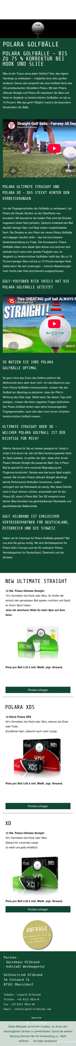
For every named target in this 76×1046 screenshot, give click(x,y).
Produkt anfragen (38, 690)
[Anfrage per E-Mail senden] (38, 935)
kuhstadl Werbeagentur (25, 966)
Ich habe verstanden (45, 1041)
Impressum (36, 1017)
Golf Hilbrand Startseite (61, 5)
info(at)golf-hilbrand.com (32, 1009)
